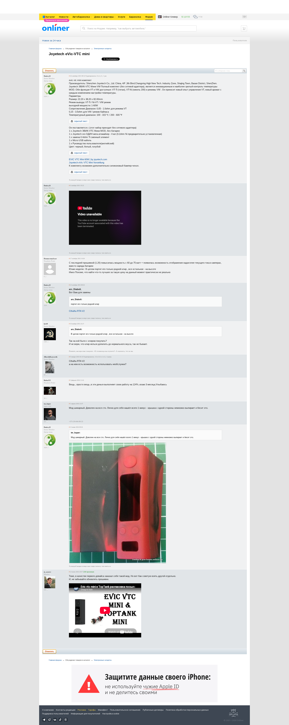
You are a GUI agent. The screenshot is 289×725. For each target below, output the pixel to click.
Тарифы (92, 709)
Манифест (103, 709)
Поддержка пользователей (55, 713)
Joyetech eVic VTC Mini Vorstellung (86, 162)
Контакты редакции (65, 709)
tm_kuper (47, 404)
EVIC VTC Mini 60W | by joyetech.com (88, 159)
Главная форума (55, 48)
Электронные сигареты (103, 48)
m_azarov (47, 572)
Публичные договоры (153, 709)
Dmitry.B (47, 76)
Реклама (82, 709)
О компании (48, 709)
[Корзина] (244, 28)
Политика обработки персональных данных (187, 709)
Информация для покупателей (85, 713)
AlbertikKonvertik (50, 357)
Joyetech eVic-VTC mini (69, 54)
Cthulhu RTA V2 (77, 311)
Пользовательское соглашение (125, 709)
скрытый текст (80, 121)
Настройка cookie (110, 713)
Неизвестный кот (50, 258)
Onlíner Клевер (170, 16)
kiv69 (46, 324)
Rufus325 (47, 380)
